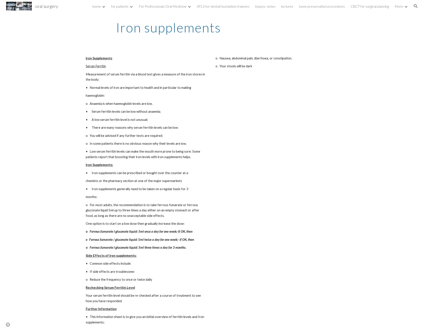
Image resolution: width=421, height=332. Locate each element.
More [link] (399, 6)
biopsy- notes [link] (265, 6)
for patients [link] (119, 6)
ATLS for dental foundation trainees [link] (223, 6)
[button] (415, 6)
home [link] (96, 6)
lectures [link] (287, 6)
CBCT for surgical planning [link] (370, 6)
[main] (168, 27)
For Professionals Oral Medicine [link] (163, 6)
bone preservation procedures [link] (322, 6)
